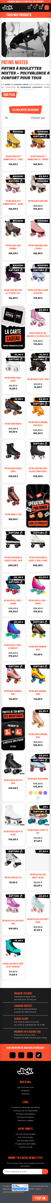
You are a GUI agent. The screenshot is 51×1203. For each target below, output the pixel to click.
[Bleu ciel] (38, 798)
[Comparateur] (29, 7)
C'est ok (40, 1198)
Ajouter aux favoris (10, 140)
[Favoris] (35, 7)
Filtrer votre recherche (25, 110)
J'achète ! (41, 866)
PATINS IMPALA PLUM (13, 514)
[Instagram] (21, 1055)
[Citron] (35, 793)
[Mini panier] (40, 7)
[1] (45, 1171)
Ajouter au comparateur (5, 140)
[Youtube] (30, 1055)
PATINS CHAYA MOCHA (13, 423)
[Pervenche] (45, 793)
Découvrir (41, 146)
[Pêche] (30, 793)
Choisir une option (16, 146)
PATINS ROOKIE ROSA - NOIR (38, 379)
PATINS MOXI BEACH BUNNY (38, 778)
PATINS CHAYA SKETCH (13, 877)
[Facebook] (13, 1055)
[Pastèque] (40, 793)
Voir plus (9, 95)
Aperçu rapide (21, 140)
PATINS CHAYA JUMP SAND (38, 201)
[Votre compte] (46, 7)
